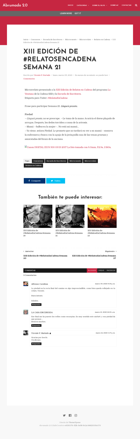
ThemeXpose (75, 422)
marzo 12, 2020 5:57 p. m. (105, 333)
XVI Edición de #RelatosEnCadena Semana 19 (36, 233)
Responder (36, 304)
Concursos (35, 40)
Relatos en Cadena (102, 40)
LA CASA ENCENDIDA (42, 312)
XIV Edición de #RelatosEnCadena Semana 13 (101, 233)
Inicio (70, 5)
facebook (111, 270)
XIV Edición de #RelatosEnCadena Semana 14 (69, 233)
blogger (92, 270)
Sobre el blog (98, 5)
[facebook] (70, 415)
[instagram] (76, 415)
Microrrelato (85, 40)
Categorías (82, 5)
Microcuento (71, 40)
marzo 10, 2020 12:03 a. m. (105, 312)
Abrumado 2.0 (15, 5)
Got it (78, 13)
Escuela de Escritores (52, 40)
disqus (101, 270)
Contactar (126, 5)
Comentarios (29, 79)
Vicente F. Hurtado (42, 75)
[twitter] (64, 415)
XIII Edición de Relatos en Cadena (74, 90)
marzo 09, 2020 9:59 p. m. (105, 284)
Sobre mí (114, 5)
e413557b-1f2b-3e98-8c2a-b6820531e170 (83, 425)
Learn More (66, 13)
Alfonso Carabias (39, 284)
